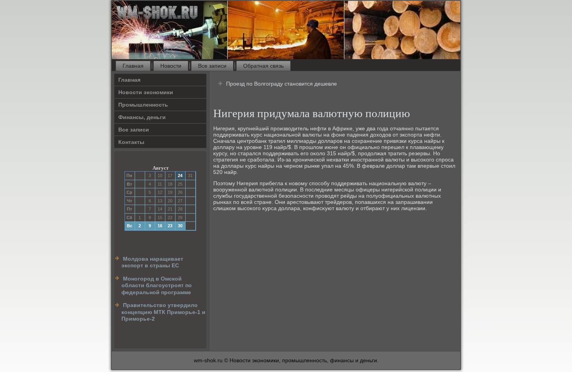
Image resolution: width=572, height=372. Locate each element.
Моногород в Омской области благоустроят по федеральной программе (156, 285)
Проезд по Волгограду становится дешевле (281, 84)
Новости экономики (145, 92)
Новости (170, 66)
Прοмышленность (143, 105)
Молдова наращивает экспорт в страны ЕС (152, 262)
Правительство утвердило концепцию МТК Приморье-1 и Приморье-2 (163, 312)
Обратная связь (263, 66)
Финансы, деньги (142, 117)
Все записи (212, 66)
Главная (133, 66)
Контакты (131, 142)
